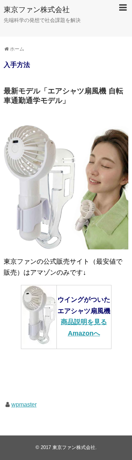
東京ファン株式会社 (37, 9)
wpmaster (24, 404)
